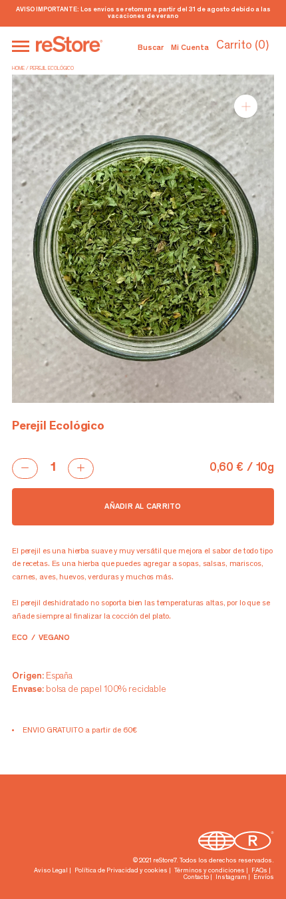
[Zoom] (245, 106)
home (18, 68)
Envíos (263, 877)
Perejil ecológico (52, 68)
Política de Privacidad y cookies (121, 871)
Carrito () (242, 46)
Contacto (196, 877)
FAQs (259, 871)
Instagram (231, 877)
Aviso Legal (51, 871)
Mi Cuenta (190, 48)
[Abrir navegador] (20, 46)
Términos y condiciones (209, 871)
